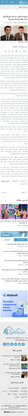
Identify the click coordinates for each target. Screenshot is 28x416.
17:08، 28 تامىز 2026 (23, 283)
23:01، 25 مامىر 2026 (15, 359)
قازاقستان (17, 397)
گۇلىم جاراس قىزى (7, 22)
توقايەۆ (9, 394)
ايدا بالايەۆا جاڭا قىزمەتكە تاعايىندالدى (17, 244)
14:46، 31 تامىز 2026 (23, 246)
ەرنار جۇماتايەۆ (15, 181)
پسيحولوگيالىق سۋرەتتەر (13, 391)
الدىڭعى (23, 192)
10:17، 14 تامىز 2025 (15, 376)
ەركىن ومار (15, 394)
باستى (25, 7)
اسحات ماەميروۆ (24, 181)
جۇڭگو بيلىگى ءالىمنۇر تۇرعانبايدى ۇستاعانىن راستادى (12, 373)
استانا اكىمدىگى (24, 183)
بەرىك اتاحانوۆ (24, 397)
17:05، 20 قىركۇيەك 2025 (14, 368)
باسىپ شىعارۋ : (23, 46)
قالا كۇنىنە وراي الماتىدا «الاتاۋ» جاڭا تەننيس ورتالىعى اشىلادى (11, 364)
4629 (15, 46)
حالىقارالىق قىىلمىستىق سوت (13, 388)
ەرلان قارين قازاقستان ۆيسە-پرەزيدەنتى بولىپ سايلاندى (16, 261)
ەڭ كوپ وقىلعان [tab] (7, 239)
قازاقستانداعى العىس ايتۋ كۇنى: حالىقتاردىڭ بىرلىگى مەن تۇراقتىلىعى (14, 222)
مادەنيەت (20, 7)
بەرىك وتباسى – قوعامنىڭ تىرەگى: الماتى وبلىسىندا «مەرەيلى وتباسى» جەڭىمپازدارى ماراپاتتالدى (14, 279)
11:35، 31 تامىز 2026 (23, 264)
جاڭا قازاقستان (24, 388)
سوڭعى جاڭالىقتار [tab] (21, 239)
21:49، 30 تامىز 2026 (23, 274)
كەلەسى (4, 192)
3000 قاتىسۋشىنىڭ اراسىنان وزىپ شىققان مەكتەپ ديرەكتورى (15, 270)
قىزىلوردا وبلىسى (24, 391)
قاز (11, 2)
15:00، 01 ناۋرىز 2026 (23, 225)
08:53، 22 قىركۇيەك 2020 (19, 22)
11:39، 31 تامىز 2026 (23, 255)
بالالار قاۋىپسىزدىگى (23, 394)
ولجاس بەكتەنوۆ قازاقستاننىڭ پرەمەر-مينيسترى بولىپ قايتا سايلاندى (15, 252)
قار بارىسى (5, 391)
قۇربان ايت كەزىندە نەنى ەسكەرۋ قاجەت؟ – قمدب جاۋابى (10, 356)
